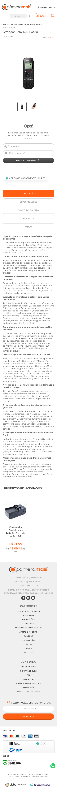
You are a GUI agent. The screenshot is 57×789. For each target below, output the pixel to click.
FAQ (29, 675)
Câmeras (28, 636)
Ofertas (28, 653)
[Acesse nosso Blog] (33, 598)
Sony (52, 37)
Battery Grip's (32, 25)
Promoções (28, 619)
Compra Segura (28, 671)
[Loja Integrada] (40, 784)
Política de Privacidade (28, 683)
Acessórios (17, 25)
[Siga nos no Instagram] (28, 598)
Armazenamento (28, 632)
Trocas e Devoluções (28, 692)
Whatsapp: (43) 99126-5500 (28, 581)
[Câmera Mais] (16, 7)
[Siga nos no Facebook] (23, 598)
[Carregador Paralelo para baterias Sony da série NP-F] (15, 526)
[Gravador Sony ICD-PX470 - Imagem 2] (34, 106)
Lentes (28, 644)
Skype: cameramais (28, 586)
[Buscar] (29, 16)
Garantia (28, 679)
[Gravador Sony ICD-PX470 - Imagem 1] (22, 106)
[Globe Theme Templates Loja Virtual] (15, 785)
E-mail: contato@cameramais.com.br (28, 590)
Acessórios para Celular (28, 628)
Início (6, 25)
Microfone (28, 615)
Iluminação (28, 640)
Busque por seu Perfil (28, 611)
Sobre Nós (28, 687)
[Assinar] (28, 716)
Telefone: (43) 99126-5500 (29, 577)
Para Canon (9, 27)
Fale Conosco (28, 667)
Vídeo (29, 648)
